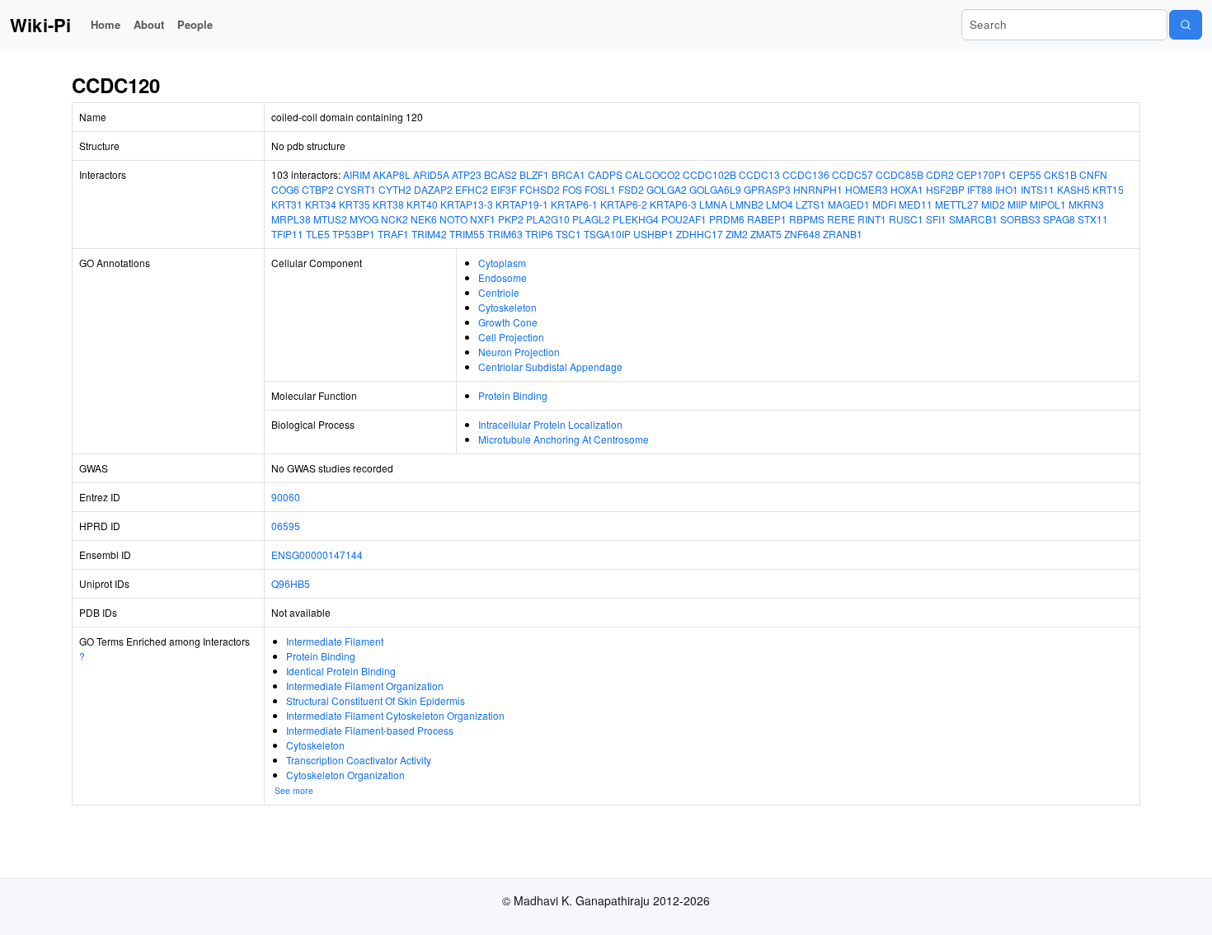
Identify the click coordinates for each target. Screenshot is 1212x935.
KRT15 (1108, 189)
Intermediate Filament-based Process (369, 730)
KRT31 (287, 204)
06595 (285, 526)
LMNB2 (746, 204)
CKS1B (1060, 174)
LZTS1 (810, 204)
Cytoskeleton (507, 307)
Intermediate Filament (334, 641)
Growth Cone (508, 322)
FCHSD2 (539, 189)
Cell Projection (511, 337)
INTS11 (1038, 189)
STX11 (1093, 219)
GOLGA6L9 (715, 189)
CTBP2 (318, 189)
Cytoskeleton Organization (345, 775)
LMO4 (779, 204)
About (149, 24)
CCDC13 (759, 174)
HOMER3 (866, 189)
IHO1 (1006, 189)
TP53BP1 (353, 234)
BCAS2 (500, 174)
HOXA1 (906, 189)
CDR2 (940, 174)
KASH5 (1073, 189)
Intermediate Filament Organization (365, 686)
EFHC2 (471, 189)
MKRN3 (1086, 204)
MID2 (993, 204)
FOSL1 (600, 189)
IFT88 (980, 189)
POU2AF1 (684, 219)
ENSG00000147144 (317, 554)
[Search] (1185, 25)
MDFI (884, 204)
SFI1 (936, 219)
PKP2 (511, 219)
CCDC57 (852, 174)
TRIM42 (429, 234)
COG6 (285, 189)
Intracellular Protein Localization (550, 424)
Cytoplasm (502, 263)
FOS (572, 189)
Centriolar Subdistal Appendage (550, 366)
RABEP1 (767, 219)
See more (294, 790)
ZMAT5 (766, 234)
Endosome (502, 277)
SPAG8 (1059, 219)
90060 (285, 497)
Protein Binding (512, 395)
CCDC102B (709, 174)
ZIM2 (737, 234)
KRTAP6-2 (623, 204)
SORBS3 (1020, 219)
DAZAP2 (433, 189)
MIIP (1017, 204)
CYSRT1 (356, 189)
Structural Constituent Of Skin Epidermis (375, 700)
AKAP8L (392, 174)
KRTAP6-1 (574, 204)
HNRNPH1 (818, 189)
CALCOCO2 (652, 174)
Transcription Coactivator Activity (358, 760)
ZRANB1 (842, 234)
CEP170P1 (981, 174)
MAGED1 (849, 204)
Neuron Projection (519, 352)
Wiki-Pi (40, 24)
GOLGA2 (666, 189)
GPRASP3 (767, 189)
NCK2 (394, 219)
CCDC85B (899, 174)
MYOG (364, 219)
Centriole (498, 292)
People (195, 24)
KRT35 (354, 204)
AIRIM (356, 174)
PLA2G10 (548, 219)
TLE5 (318, 234)
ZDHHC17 (699, 234)
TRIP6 (539, 234)
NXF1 (483, 219)
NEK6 (424, 219)
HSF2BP (945, 189)
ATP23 (467, 174)
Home (105, 24)
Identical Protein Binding (341, 671)
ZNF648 (802, 234)
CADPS (605, 174)
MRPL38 (291, 219)
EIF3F (504, 189)
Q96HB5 (290, 583)
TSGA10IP (607, 234)
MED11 (915, 204)
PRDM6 (727, 219)
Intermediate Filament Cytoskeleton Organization (395, 715)
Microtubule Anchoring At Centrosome (563, 439)
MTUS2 (330, 219)
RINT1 (871, 219)
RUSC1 (906, 219)
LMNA (713, 204)
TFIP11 (287, 234)
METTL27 (957, 204)
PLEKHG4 (636, 219)
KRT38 (388, 204)
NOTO (453, 219)
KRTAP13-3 (466, 204)
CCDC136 (805, 174)
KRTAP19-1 (522, 204)
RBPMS (806, 219)
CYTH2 (394, 189)
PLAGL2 (591, 219)
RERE (841, 219)
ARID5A (431, 174)
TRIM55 (467, 234)
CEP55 (1025, 174)
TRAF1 (393, 234)
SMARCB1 (973, 219)
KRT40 (422, 204)
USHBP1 (653, 234)
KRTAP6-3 (673, 204)
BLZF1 (534, 174)
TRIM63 (505, 234)
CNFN (1093, 174)
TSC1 (568, 234)
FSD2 (631, 189)
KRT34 (320, 204)
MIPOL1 (1048, 204)
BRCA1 (568, 174)
